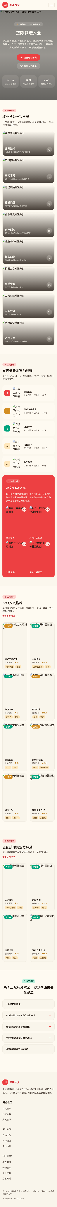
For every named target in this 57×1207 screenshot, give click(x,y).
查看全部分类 (8, 616)
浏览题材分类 (30, 57)
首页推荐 (6, 1108)
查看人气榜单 (30, 65)
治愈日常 (6, 1178)
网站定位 (6, 1135)
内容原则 (6, 1140)
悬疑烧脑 (6, 1172)
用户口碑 (6, 1146)
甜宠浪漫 (6, 1162)
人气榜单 (6, 1119)
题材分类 (6, 1113)
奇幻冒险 (6, 1167)
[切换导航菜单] (51, 5)
